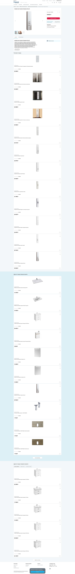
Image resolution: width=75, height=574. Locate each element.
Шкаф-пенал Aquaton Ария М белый (19, 173)
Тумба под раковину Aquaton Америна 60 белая (21, 515)
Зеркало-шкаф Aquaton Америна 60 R (19, 377)
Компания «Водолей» (28, 563)
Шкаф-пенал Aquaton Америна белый (19, 263)
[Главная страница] (16, 2)
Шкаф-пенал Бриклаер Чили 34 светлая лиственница (22, 84)
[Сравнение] (54, 2)
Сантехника (20, 4)
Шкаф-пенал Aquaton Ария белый (19, 155)
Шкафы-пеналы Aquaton (50, 21)
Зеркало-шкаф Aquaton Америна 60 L (19, 359)
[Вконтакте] (50, 568)
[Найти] (48, 2)
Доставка (50, 0)
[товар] (37, 60)
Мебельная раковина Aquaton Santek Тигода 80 (21, 305)
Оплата (47, 0)
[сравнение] (59, 12)
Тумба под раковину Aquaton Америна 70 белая (21, 497)
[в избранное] (58, 12)
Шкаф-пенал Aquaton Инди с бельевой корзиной (21, 227)
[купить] (60, 71)
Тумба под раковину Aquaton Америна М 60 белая (21, 323)
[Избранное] (56, 2)
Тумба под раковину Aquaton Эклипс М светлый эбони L (22, 341)
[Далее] (42, 21)
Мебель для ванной (26, 4)
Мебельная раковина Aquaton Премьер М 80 (20, 287)
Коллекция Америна (49, 22)
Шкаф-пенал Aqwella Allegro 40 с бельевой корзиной (21, 209)
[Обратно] (15, 21)
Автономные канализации (34, 4)
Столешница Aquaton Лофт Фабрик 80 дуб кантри (21, 448)
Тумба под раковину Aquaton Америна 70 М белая (21, 479)
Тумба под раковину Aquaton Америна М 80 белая (21, 533)
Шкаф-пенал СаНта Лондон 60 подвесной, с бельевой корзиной (23, 66)
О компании (43, 0)
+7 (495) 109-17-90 (58, 0)
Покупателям (15, 563)
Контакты (39, 563)
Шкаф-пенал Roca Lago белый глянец (19, 191)
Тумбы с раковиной (16, 466)
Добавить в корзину (53, 18)
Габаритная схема (51, 40)
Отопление (40, 4)
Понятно (37, 571)
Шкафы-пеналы (22, 466)
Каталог (16, 4)
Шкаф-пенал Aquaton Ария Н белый (19, 245)
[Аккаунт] (52, 2)
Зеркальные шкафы (28, 466)
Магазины (54, 0)
